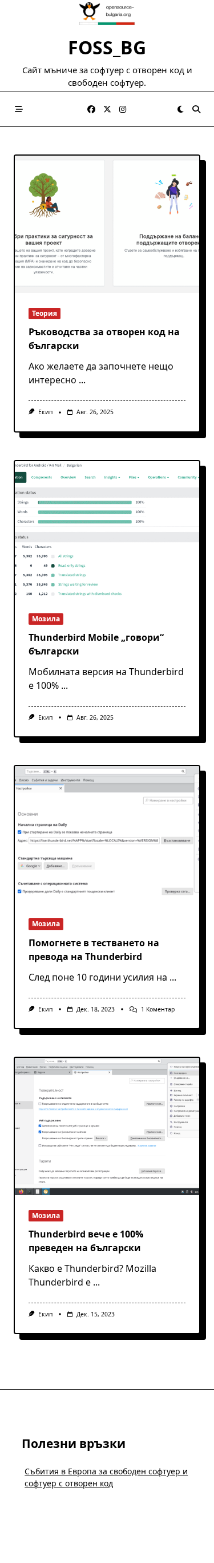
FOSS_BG (107, 47)
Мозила (46, 619)
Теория (44, 313)
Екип (45, 412)
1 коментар (158, 1009)
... (82, 380)
